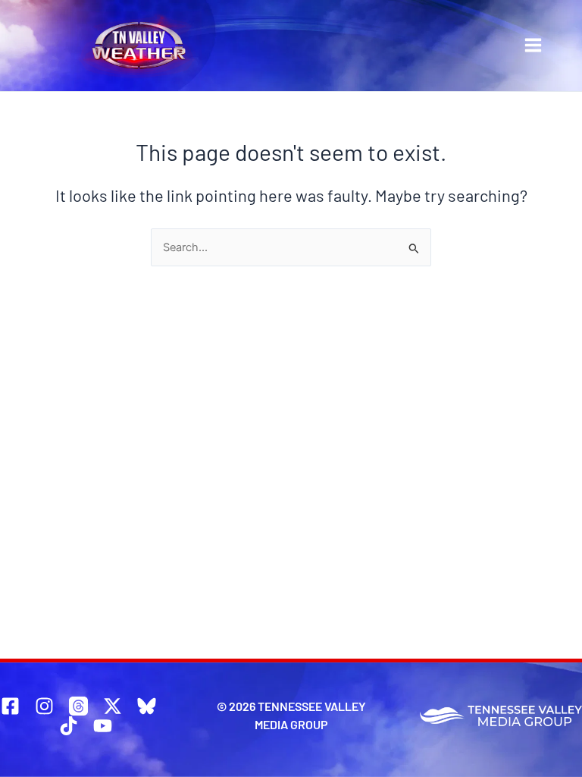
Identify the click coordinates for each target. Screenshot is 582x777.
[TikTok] (68, 725)
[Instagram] (44, 706)
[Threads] (78, 706)
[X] (112, 706)
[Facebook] (10, 706)
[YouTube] (102, 725)
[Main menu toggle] (533, 45)
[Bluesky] (146, 706)
